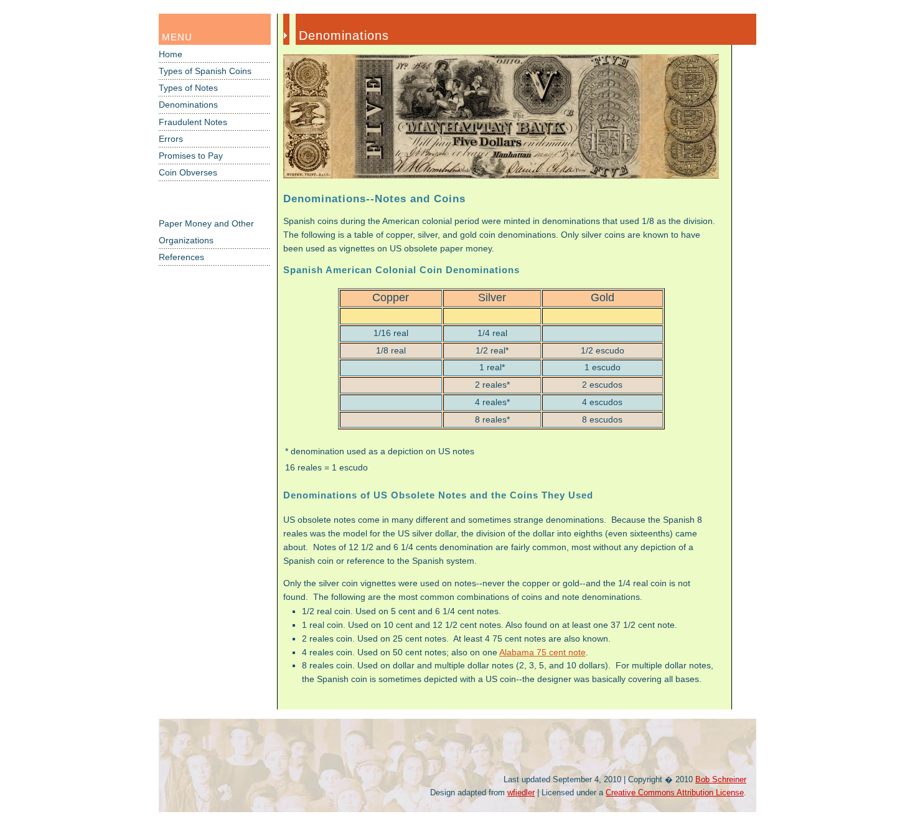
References (181, 257)
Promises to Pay (191, 156)
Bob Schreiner (720, 779)
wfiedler (521, 792)
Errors (171, 139)
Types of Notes (188, 88)
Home (170, 54)
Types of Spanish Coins (205, 71)
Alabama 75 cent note (542, 652)
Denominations (188, 105)
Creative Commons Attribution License (675, 792)
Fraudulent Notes (193, 122)
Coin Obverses (188, 172)
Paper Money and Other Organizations (206, 232)
